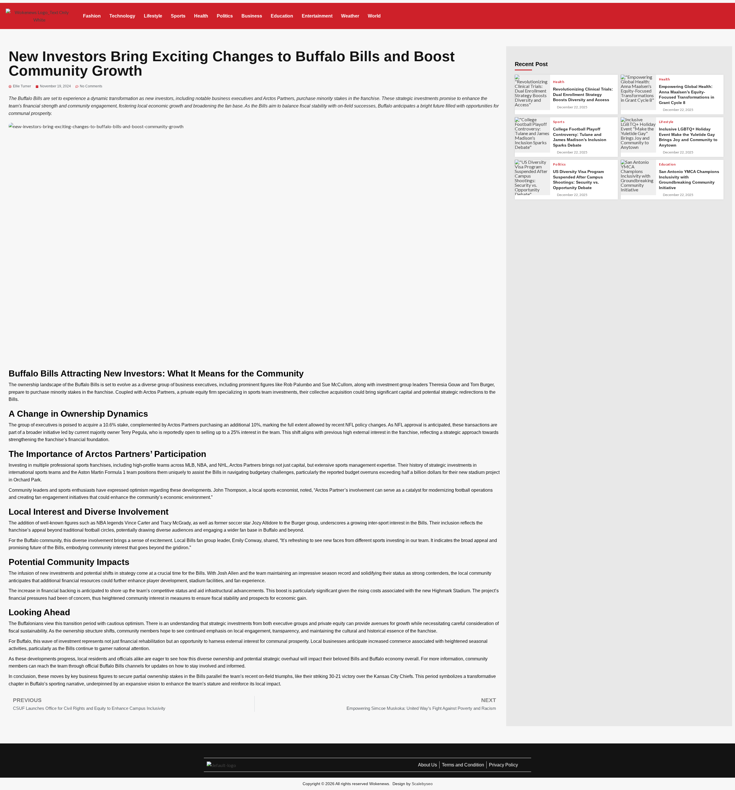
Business (251, 16)
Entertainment (317, 16)
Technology (122, 16)
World (374, 16)
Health (201, 16)
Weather (350, 16)
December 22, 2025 (572, 107)
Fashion (92, 16)
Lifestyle (153, 16)
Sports (178, 16)
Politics (225, 16)
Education (282, 16)
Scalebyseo (422, 783)
